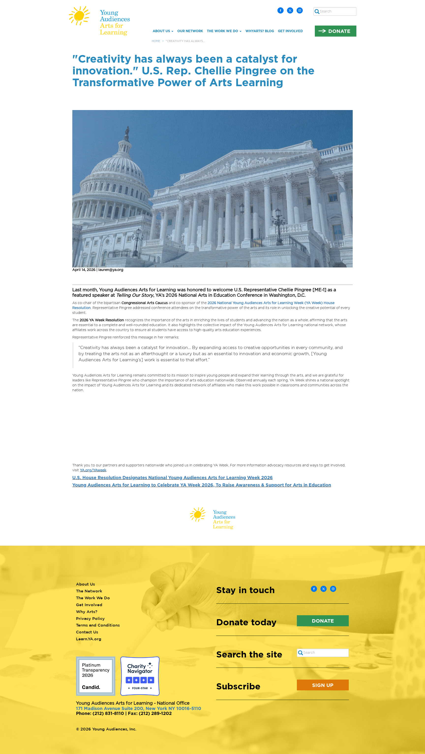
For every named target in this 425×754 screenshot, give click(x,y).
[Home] (103, 21)
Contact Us (87, 632)
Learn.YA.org (88, 639)
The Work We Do (223, 31)
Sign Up (322, 685)
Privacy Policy (90, 618)
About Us (162, 31)
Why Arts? (86, 611)
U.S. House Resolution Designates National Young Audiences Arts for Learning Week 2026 (172, 477)
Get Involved (290, 31)
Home (156, 41)
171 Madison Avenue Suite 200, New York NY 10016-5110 (138, 708)
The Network (89, 591)
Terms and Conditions (98, 625)
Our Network (190, 31)
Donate (339, 31)
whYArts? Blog (259, 31)
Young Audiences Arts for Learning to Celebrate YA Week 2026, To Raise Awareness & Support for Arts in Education (201, 484)
